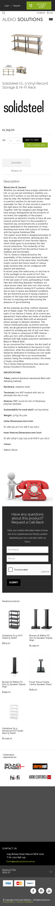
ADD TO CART (32, 140)
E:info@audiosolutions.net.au (21, 861)
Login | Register (12, 6)
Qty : (4, 140)
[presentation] (29, 570)
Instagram (41, 891)
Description (16, 163)
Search (4, 12)
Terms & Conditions (24, 902)
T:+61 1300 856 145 (16, 857)
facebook (33, 891)
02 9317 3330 (41, 5)
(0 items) (45, 13)
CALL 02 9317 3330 (36, 145)
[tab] (16, 163)
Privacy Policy (8, 902)
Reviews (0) (16, 171)
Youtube (49, 891)
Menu (51, 19)
